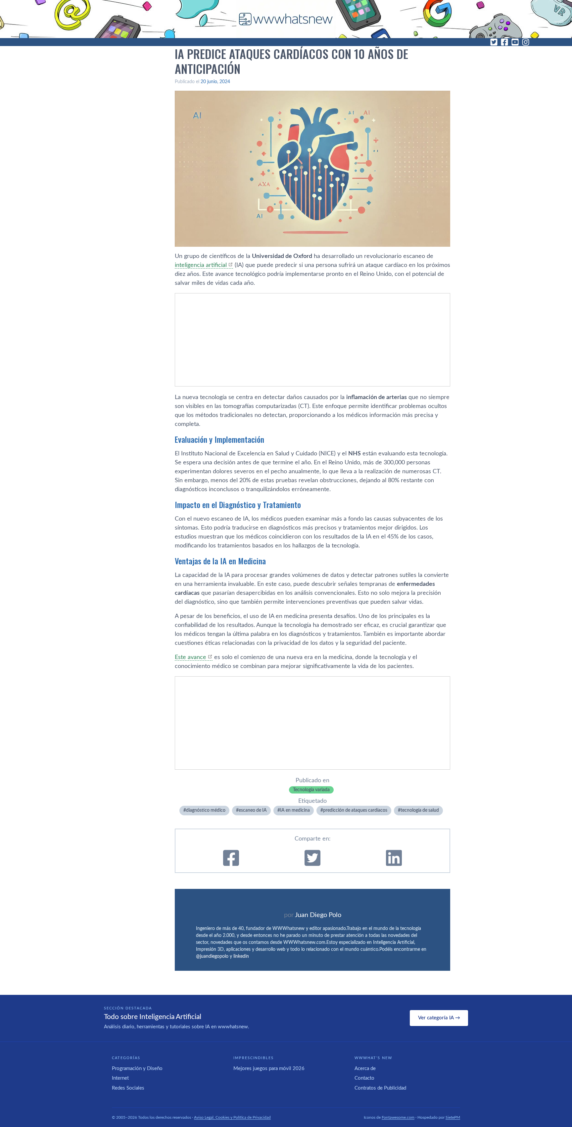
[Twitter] (494, 42)
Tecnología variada (311, 790)
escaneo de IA (253, 810)
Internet (120, 1078)
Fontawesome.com (398, 1117)
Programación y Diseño (137, 1068)
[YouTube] (515, 42)
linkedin (241, 956)
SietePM (453, 1117)
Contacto (364, 1078)
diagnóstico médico (205, 810)
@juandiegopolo (212, 956)
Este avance (190, 657)
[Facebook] (504, 42)
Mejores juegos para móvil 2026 (269, 1068)
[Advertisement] (312, 339)
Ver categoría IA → (439, 1017)
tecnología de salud (420, 810)
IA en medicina (295, 810)
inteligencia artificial (201, 265)
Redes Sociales (128, 1088)
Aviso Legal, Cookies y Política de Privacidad (232, 1117)
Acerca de (365, 1068)
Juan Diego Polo (318, 915)
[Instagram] (526, 42)
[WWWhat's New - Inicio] (286, 19)
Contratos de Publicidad (380, 1088)
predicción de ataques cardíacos (355, 810)
